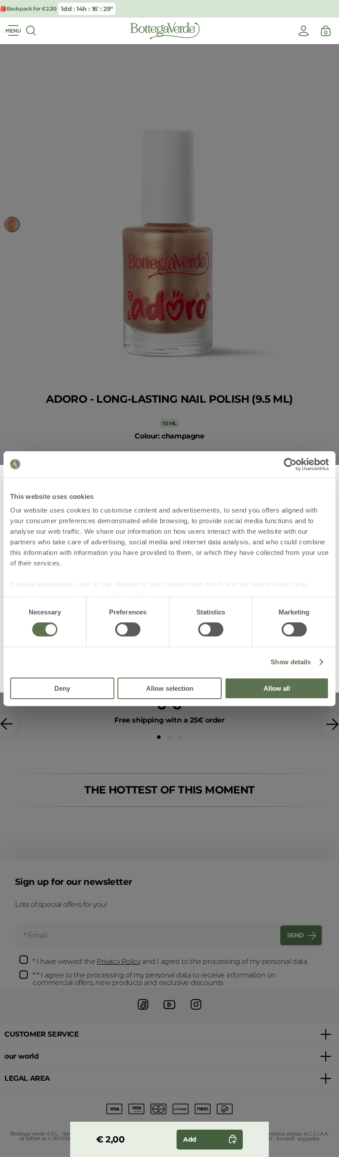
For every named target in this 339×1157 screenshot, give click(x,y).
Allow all (277, 688)
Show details (291, 662)
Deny (62, 688)
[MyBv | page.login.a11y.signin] (304, 31)
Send (295, 935)
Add (189, 1139)
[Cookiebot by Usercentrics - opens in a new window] (290, 464)
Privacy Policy (118, 961)
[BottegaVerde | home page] (165, 31)
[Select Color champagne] (12, 224)
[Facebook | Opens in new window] (143, 1011)
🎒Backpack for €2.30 (28, 8)
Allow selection (169, 688)
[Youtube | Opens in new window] (169, 1011)
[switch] (127, 629)
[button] (159, 737)
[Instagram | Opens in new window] (196, 1011)
